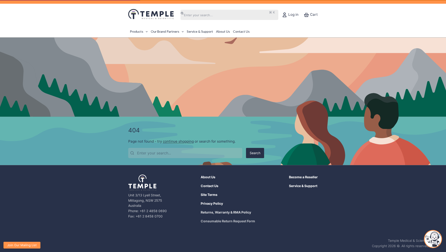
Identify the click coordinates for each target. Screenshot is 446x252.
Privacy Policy (212, 203)
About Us (208, 177)
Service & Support (303, 186)
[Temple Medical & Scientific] (153, 15)
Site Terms (209, 195)
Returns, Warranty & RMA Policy (226, 212)
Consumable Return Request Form (228, 221)
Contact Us (209, 186)
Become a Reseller (303, 177)
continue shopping (178, 141)
